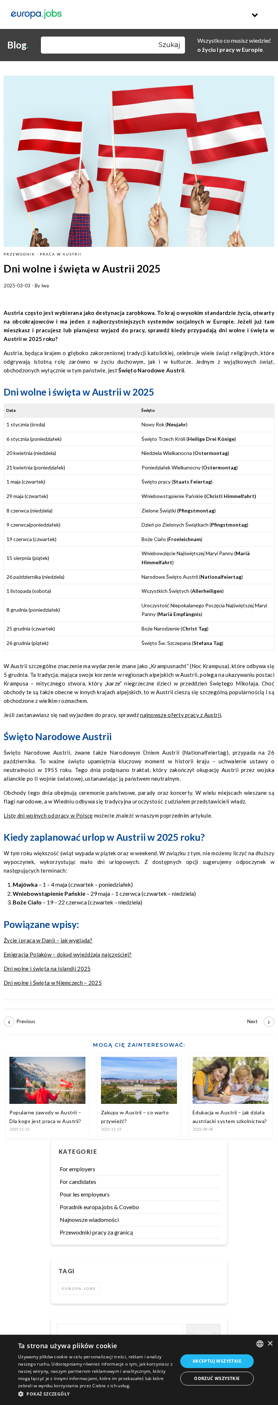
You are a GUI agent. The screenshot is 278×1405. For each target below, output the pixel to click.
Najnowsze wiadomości (89, 1219)
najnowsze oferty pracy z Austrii (180, 715)
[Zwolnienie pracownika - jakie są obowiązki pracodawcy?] (258, 1021)
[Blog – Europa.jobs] (36, 14)
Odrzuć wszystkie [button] (217, 1378)
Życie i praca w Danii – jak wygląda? (48, 940)
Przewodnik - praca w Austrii (42, 254)
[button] (95, 1394)
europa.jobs (79, 1288)
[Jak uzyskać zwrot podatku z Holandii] (20, 1021)
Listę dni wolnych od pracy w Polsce (48, 815)
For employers (77, 1168)
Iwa (45, 285)
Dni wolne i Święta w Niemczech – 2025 (53, 982)
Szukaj (203, 1332)
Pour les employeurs (85, 1194)
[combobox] (260, 1343)
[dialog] (139, 1370)
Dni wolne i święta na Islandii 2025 (47, 968)
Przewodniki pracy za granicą (96, 1232)
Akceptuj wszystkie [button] (217, 1361)
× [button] (270, 1343)
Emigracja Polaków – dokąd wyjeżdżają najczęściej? (68, 954)
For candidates (78, 1181)
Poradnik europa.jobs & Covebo (99, 1206)
